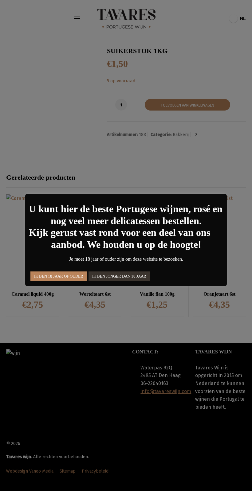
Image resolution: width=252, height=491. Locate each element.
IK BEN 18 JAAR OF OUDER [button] (58, 276)
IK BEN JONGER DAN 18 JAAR (119, 276)
